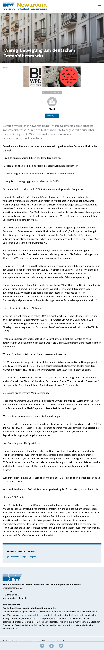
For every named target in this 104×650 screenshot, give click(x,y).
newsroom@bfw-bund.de (15, 598)
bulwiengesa (52, 116)
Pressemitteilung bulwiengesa (23, 556)
